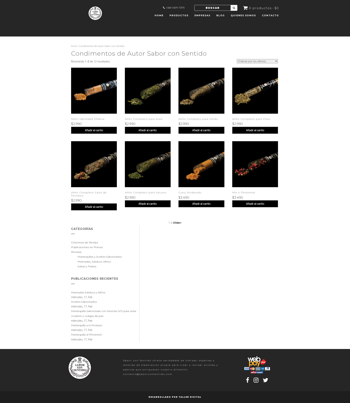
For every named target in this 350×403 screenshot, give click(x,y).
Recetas (76, 252)
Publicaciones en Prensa (87, 247)
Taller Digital (190, 397)
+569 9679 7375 (175, 7)
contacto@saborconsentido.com (147, 374)
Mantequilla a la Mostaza (86, 325)
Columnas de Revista (84, 242)
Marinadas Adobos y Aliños (88, 292)
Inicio (74, 46)
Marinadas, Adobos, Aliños (94, 261)
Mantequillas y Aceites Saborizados (99, 256)
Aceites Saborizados (84, 301)
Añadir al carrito (94, 130)
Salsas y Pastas (86, 266)
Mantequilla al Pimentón (86, 334)
